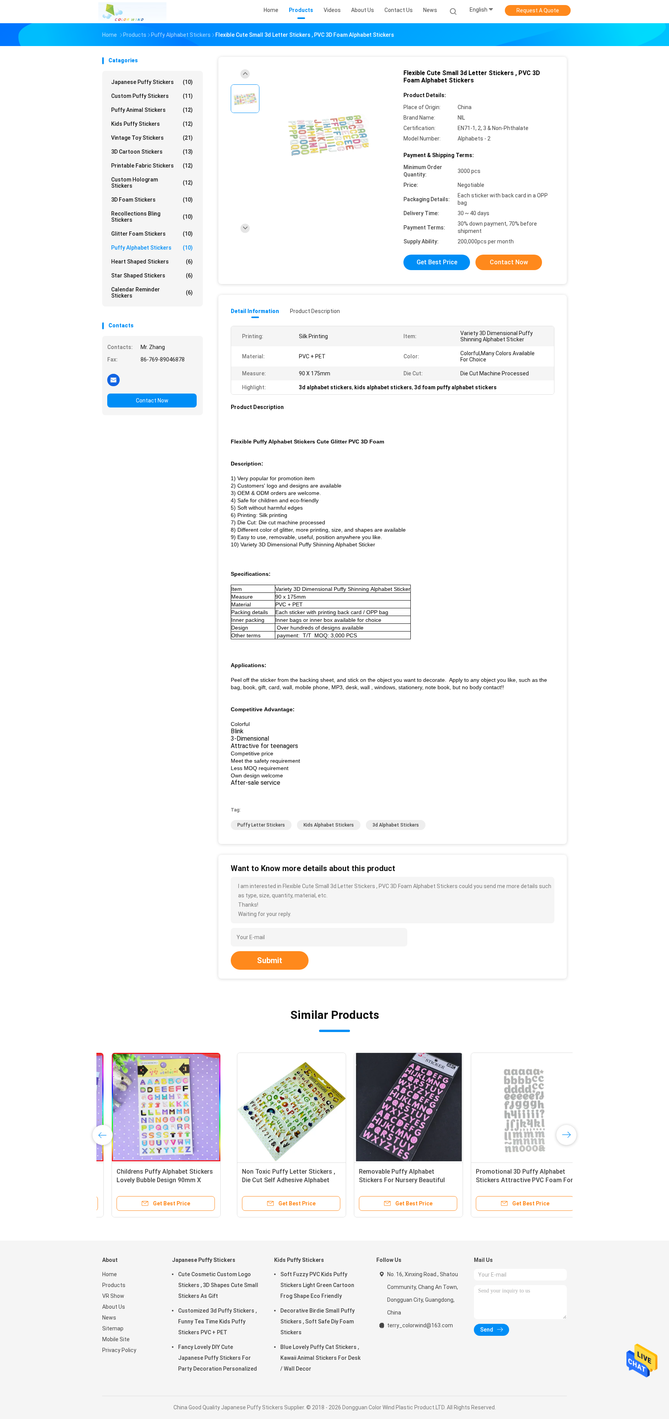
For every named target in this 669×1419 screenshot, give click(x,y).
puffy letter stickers (261, 825)
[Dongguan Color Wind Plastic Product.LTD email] (113, 379)
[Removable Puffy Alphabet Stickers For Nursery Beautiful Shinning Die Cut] (274, 1107)
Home (109, 1274)
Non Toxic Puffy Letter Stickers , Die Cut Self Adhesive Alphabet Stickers (154, 1180)
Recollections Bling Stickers (152, 217)
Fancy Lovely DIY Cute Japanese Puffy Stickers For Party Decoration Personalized (217, 1358)
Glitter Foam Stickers (152, 234)
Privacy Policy (119, 1350)
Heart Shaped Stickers (152, 261)
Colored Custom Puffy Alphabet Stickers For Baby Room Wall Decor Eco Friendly (504, 1180)
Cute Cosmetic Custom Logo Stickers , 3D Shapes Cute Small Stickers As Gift (218, 1285)
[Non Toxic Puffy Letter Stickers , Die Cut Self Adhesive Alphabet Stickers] (157, 1107)
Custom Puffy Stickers (152, 96)
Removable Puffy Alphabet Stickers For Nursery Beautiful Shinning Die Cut (267, 1180)
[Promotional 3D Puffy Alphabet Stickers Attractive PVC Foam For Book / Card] (390, 1107)
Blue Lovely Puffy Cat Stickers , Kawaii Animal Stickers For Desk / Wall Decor (320, 1358)
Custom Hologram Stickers (152, 182)
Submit (269, 960)
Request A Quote (537, 10)
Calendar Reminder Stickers (152, 292)
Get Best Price (437, 262)
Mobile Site (116, 1339)
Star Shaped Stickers (152, 275)
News (109, 1318)
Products (113, 1285)
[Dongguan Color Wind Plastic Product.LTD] (132, 11)
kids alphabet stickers (329, 825)
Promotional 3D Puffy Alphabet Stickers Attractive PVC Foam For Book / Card (389, 1180)
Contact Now (152, 400)
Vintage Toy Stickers (152, 138)
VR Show (113, 1296)
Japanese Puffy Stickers (152, 82)
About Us (113, 1307)
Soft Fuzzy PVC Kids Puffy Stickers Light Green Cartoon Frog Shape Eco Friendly (317, 1285)
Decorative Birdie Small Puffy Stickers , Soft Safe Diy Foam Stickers (317, 1321)
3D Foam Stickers (152, 200)
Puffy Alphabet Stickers (152, 248)
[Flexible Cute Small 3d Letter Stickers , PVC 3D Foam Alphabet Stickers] (328, 134)
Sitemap (113, 1328)
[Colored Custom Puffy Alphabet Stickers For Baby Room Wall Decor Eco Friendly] (507, 1107)
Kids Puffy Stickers (152, 124)
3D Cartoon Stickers (152, 152)
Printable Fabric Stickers (152, 166)
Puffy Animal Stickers (152, 110)
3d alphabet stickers (395, 825)
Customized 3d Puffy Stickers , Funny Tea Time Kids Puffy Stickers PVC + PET (217, 1321)
